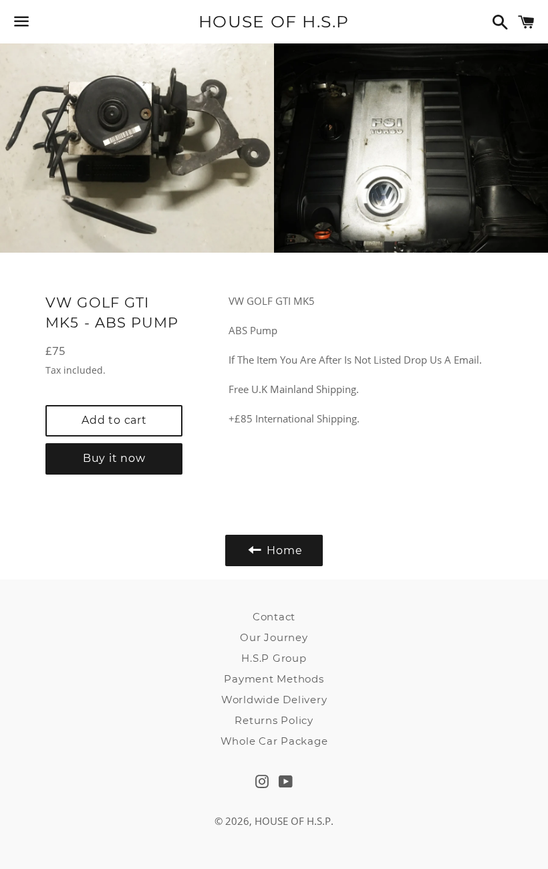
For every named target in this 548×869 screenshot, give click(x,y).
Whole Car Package (274, 741)
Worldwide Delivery (274, 699)
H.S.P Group (273, 658)
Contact (274, 616)
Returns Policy (274, 720)
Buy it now (114, 458)
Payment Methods (273, 678)
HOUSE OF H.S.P (274, 21)
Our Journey (273, 637)
